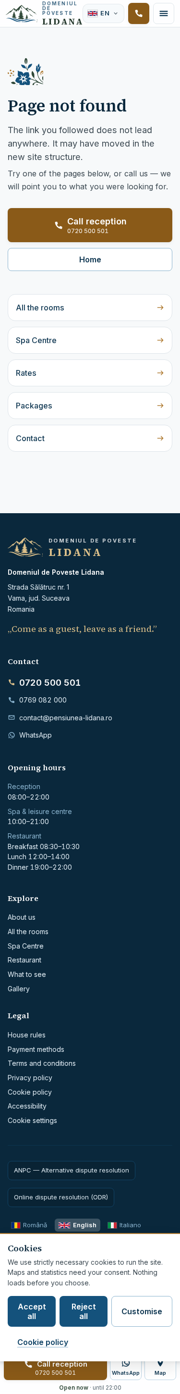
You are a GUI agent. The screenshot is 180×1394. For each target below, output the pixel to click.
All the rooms (40, 307)
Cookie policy (30, 1092)
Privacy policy (30, 1077)
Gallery (19, 989)
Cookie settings (32, 1120)
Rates (26, 373)
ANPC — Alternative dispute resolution (71, 1170)
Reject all (84, 1311)
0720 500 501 (50, 682)
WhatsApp (35, 735)
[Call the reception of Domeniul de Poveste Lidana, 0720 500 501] (138, 13)
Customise (141, 1311)
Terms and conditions (42, 1063)
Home (90, 259)
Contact (30, 438)
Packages (34, 405)
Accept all (32, 1311)
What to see (27, 974)
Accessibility (27, 1106)
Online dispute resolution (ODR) (61, 1197)
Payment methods (36, 1049)
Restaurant (24, 960)
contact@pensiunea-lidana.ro (65, 718)
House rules (27, 1035)
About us (22, 917)
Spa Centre (36, 340)
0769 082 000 (43, 700)
